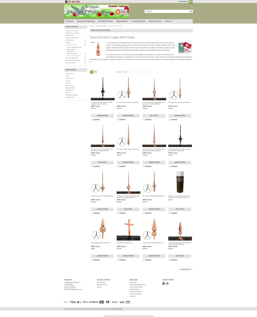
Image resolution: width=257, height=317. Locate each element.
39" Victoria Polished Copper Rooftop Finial (154, 196)
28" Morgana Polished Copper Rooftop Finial (102, 196)
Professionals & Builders (72, 33)
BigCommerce (101, 309)
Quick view (102, 98)
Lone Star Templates (117, 309)
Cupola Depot (69, 85)
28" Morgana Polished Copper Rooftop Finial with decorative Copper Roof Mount (128, 196)
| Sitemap (88, 309)
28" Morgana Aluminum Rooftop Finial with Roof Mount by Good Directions (179, 150)
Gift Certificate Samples (105, 21)
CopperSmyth (69, 90)
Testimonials (70, 21)
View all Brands (69, 97)
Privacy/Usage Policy (155, 21)
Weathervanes (69, 40)
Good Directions (69, 78)
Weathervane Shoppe (71, 95)
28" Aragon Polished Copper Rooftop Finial (179, 102)
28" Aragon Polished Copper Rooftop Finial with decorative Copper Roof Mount (102, 150)
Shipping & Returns (122, 21)
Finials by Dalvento (72, 53)
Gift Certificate (183, 1)
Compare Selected (185, 269)
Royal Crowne (69, 73)
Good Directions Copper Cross (124, 242)
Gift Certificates (101, 282)
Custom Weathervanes (71, 38)
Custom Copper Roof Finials (74, 47)
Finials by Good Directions (74, 55)
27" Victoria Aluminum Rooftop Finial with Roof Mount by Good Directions (101, 103)
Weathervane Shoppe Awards (86, 21)
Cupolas (67, 42)
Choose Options (102, 115)
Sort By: (119, 72)
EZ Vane (67, 81)
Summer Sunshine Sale (72, 30)
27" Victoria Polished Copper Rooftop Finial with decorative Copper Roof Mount (154, 103)
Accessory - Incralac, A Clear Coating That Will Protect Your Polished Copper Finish (179, 196)
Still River (68, 92)
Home (91, 26)
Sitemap (99, 287)
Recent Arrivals (69, 35)
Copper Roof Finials (70, 45)
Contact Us (168, 21)
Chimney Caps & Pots (71, 58)
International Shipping (138, 21)
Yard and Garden (70, 62)
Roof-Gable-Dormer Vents (72, 60)
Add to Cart (154, 115)
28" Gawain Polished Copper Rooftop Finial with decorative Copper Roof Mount (153, 150)
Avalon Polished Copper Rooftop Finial (100, 242)
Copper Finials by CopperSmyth (71, 50)
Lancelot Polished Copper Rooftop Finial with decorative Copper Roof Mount (179, 243)
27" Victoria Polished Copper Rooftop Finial (128, 102)
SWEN (67, 76)
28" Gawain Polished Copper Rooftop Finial (128, 149)
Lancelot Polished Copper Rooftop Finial (153, 242)
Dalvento (67, 83)
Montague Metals (70, 88)
